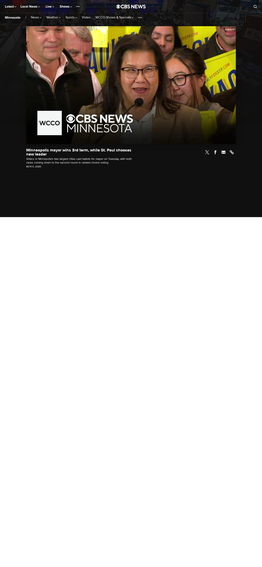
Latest (10, 6)
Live (49, 7)
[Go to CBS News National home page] (131, 7)
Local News (29, 6)
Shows (65, 6)
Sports (70, 17)
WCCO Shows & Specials (113, 17)
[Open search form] (255, 6)
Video (86, 17)
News (35, 17)
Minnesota (12, 18)
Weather (52, 17)
